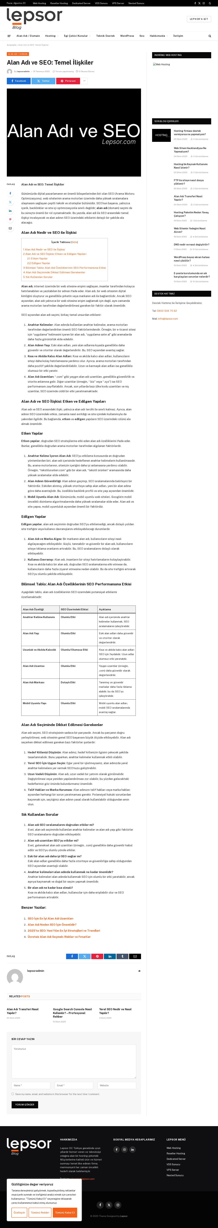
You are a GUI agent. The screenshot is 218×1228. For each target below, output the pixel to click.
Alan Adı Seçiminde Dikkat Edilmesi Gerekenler (54, 272)
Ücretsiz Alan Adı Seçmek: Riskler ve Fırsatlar (59, 936)
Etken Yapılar (37, 258)
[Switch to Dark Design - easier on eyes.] (209, 3)
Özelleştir (19, 1212)
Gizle (74, 242)
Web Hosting (39, 3)
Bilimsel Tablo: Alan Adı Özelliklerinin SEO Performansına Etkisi (64, 267)
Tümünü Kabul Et (65, 1212)
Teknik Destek (105, 35)
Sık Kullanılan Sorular (38, 277)
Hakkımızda (157, 35)
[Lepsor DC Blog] (56, 18)
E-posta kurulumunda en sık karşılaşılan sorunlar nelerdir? (192, 275)
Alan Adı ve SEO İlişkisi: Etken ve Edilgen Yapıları (54, 254)
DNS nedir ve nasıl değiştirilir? (191, 244)
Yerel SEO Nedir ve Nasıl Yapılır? (115, 1011)
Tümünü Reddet (40, 1212)
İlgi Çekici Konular (76, 35)
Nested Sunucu (136, 3)
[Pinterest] (10, 219)
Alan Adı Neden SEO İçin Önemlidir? (52, 924)
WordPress (127, 35)
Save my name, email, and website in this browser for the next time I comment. (57, 1094)
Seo (141, 35)
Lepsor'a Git (199, 19)
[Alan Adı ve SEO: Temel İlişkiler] (74, 133)
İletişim (178, 35)
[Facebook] (10, 193)
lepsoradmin (23, 71)
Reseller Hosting (59, 3)
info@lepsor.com (168, 318)
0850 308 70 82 (167, 310)
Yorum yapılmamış (65, 71)
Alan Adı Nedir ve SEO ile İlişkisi (44, 249)
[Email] (10, 228)
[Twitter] (10, 202)
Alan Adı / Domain (28, 35)
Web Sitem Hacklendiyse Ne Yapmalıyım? (190, 150)
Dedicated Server (81, 3)
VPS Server (118, 3)
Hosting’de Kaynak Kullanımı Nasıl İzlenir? (191, 166)
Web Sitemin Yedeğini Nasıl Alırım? (190, 230)
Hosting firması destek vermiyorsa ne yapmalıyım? (190, 133)
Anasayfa (11, 45)
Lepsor (123, 1216)
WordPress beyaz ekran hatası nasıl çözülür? (192, 259)
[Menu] (9, 35)
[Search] (209, 36)
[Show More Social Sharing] (84, 81)
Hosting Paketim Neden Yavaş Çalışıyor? (191, 214)
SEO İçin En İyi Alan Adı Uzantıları (50, 918)
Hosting (50, 35)
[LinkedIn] (10, 210)
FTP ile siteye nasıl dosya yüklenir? (189, 182)
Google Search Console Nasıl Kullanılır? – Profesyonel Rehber (72, 1013)
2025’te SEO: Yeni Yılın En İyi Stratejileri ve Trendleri (64, 930)
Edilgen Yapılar (38, 263)
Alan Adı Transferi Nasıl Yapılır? (22, 1011)
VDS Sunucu (101, 3)
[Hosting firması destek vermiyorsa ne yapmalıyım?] (161, 135)
